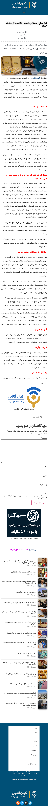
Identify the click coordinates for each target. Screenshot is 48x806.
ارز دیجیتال (34, 750)
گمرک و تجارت (33, 755)
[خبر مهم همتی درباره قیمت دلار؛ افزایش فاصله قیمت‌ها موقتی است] (42, 708)
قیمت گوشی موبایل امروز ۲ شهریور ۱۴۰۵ (23, 684)
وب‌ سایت (43, 485)
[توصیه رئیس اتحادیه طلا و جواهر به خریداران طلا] (42, 678)
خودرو (35, 741)
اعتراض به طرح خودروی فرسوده (26, 592)
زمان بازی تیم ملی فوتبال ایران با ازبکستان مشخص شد (19, 643)
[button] (24, 11)
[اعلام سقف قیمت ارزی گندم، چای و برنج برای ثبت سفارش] (42, 627)
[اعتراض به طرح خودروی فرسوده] (42, 596)
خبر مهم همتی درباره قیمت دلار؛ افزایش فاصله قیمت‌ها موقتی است (21, 704)
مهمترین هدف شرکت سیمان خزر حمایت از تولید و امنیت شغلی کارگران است (20, 562)
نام (45, 467)
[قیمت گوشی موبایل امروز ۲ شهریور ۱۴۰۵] (42, 688)
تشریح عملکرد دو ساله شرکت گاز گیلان (23, 572)
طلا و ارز (35, 746)
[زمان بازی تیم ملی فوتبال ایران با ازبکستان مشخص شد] (42, 647)
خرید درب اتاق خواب (32, 764)
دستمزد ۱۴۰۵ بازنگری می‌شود (27, 653)
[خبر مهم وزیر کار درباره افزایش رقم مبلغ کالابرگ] (42, 637)
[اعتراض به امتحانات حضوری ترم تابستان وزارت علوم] (42, 607)
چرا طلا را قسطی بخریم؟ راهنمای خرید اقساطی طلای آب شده (19, 613)
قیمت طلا (36, 417)
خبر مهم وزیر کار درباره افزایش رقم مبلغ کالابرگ (21, 633)
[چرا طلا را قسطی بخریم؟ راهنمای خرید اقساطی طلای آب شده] (42, 617)
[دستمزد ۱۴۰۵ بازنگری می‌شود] (42, 657)
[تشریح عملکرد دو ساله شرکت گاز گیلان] (42, 576)
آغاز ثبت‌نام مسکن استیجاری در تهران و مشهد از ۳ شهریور (20, 694)
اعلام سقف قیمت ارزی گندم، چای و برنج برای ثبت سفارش (20, 623)
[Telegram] (30, 803)
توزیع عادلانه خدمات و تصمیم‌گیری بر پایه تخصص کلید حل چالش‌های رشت (19, 582)
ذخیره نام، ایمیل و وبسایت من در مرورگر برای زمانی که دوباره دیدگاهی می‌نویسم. (25, 497)
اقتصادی (34, 732)
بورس (35, 737)
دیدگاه (44, 438)
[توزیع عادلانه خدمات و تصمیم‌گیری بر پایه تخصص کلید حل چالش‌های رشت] (42, 586)
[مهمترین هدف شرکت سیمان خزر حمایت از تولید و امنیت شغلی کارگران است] (42, 566)
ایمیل (44, 476)
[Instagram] (26, 803)
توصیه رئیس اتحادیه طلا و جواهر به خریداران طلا (21, 673)
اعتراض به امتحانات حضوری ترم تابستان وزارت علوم (20, 602)
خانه (36, 728)
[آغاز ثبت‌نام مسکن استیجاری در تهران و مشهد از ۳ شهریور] (42, 698)
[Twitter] (22, 803)
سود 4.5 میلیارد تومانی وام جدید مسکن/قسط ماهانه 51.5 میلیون (18, 663)
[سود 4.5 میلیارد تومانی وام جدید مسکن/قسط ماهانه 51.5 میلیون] (42, 668)
